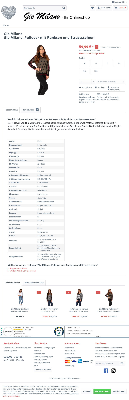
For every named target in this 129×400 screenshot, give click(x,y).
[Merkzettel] (92, 7)
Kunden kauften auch (34, 282)
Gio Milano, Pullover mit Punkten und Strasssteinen (109, 310)
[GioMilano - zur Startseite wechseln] (8, 13)
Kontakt (37, 350)
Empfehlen (114, 89)
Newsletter (69, 347)
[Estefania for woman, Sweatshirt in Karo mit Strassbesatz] (79, 297)
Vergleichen (86, 87)
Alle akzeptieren (102, 391)
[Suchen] (64, 7)
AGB (36, 365)
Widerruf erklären (43, 369)
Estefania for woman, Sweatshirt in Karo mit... (79, 310)
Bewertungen (30, 110)
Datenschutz (69, 350)
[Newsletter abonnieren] (122, 363)
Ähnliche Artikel (13, 282)
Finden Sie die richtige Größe (91, 53)
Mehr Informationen (11, 396)
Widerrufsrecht (40, 359)
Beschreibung (12, 110)
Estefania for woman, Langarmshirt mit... (50, 310)
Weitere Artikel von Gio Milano (22, 271)
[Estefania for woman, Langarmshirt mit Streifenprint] (50, 297)
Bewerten (114, 87)
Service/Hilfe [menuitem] (119, 2)
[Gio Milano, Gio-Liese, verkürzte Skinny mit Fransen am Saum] (20, 297)
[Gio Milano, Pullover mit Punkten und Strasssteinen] (109, 297)
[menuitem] (45, 7)
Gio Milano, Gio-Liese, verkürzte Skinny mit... (19, 310)
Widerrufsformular (42, 362)
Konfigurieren (119, 391)
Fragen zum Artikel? (18, 268)
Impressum (69, 354)
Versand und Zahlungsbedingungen (43, 355)
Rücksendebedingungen (44, 347)
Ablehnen (87, 391)
